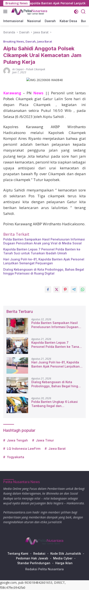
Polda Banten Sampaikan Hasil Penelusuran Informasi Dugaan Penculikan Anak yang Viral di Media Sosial (44, 241)
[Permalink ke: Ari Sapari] (6, 71)
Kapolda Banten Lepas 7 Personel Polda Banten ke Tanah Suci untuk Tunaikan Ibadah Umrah (41, 251)
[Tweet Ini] (56, 289)
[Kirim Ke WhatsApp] (82, 289)
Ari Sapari (18, 69)
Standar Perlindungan (33, 563)
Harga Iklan (64, 563)
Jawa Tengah (17, 440)
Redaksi (39, 553)
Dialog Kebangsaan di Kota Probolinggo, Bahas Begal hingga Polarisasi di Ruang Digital (43, 271)
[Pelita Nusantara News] (29, 11)
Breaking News (13, 41)
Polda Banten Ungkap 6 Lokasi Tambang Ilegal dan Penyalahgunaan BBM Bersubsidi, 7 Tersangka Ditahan (57, 404)
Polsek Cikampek (35, 69)
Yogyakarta (15, 457)
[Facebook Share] (48, 289)
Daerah (30, 41)
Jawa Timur (45, 440)
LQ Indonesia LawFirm (23, 448)
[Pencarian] (83, 11)
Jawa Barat (44, 41)
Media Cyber (62, 558)
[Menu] (6, 11)
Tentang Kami (17, 553)
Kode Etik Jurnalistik (65, 553)
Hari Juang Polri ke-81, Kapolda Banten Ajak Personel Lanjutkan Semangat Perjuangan (43, 261)
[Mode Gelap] (76, 11)
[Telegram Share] (74, 289)
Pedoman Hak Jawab (32, 558)
